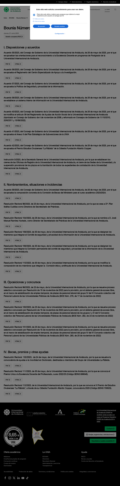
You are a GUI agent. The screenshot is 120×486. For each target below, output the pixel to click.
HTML (17, 64)
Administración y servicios (51, 463)
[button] (115, 9)
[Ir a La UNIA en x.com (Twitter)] (14, 478)
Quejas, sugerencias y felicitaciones (100, 434)
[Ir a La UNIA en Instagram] (9, 478)
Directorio (45, 459)
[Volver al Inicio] (12, 9)
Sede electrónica (77, 2)
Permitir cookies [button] (59, 26)
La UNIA (46, 452)
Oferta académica (12, 452)
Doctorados (8, 465)
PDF (7, 64)
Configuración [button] (60, 33)
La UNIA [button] (107, 9)
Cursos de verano (10, 463)
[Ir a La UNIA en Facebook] (5, 478)
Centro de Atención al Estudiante (92, 461)
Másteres (7, 456)
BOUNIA (45, 456)
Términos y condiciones (47, 471)
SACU (83, 456)
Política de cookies (67, 471)
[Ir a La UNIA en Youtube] (22, 478)
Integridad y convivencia (88, 471)
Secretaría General (48, 461)
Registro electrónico (93, 2)
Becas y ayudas (86, 459)
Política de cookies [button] (39, 19)
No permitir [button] (41, 26)
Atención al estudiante (109, 2)
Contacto (110, 428)
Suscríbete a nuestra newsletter (102, 441)
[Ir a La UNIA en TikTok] (27, 478)
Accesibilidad (8, 471)
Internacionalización (94, 9)
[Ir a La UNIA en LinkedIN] (18, 478)
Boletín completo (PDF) (13, 36)
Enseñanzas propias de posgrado (15, 459)
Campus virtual (62, 2)
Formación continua (10, 461)
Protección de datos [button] (39, 21)
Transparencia (47, 465)
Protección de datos (25, 471)
